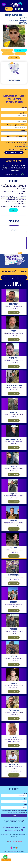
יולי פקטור (13, 493)
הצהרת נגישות (18, 841)
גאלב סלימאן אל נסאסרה (13, 439)
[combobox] (14, 127)
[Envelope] (22, 9)
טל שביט (14, 466)
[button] (4, 4)
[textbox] (14, 127)
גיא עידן (13, 331)
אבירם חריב (13, 412)
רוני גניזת (13, 656)
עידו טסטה (13, 629)
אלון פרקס (13, 602)
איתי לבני (13, 547)
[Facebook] (15, 9)
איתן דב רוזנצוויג (13, 574)
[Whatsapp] (19, 9)
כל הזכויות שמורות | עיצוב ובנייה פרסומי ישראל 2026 (14, 852)
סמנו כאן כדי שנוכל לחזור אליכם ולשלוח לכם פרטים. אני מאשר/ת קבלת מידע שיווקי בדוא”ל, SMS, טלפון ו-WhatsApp (14, 811)
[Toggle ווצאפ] (5, 857)
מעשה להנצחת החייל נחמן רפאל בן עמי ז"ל (17, 125)
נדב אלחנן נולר (14, 710)
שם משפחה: (24, 793)
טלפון (26, 119)
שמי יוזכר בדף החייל (20, 147)
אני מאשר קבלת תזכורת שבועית (17, 149)
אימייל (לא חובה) (23, 113)
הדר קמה (14, 683)
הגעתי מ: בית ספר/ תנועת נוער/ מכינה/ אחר (17, 136)
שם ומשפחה (24, 107)
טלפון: (25, 805)
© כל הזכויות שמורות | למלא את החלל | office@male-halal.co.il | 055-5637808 (14, 835)
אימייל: (25, 799)
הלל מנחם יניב (13, 764)
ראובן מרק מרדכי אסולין (14, 385)
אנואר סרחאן (13, 303)
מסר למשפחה (24, 130)
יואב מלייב (13, 520)
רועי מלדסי (13, 737)
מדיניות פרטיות (10, 841)
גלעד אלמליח (13, 358)
